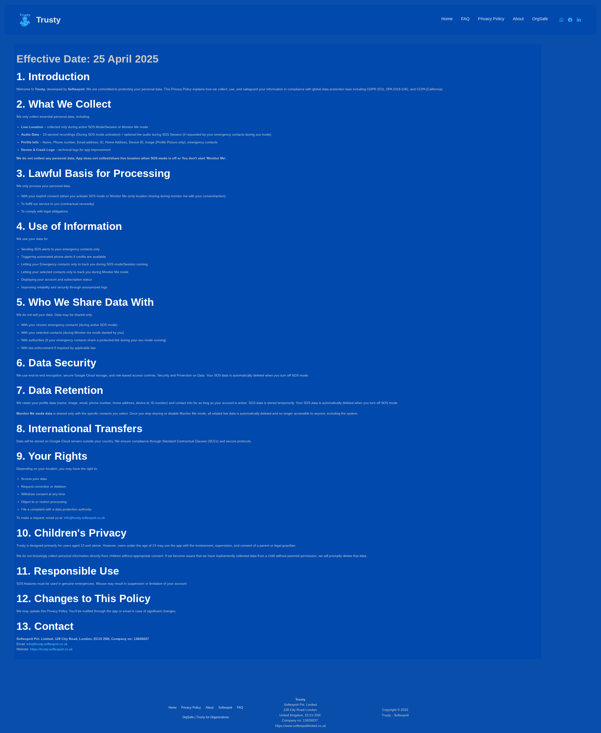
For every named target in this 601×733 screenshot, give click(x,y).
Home (447, 18)
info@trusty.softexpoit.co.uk (84, 518)
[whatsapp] (561, 20)
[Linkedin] (579, 20)
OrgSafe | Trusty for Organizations (205, 717)
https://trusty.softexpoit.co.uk (51, 649)
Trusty (48, 19)
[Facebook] (570, 20)
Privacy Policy (491, 18)
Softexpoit (225, 707)
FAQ (465, 18)
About (518, 18)
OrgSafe (540, 18)
